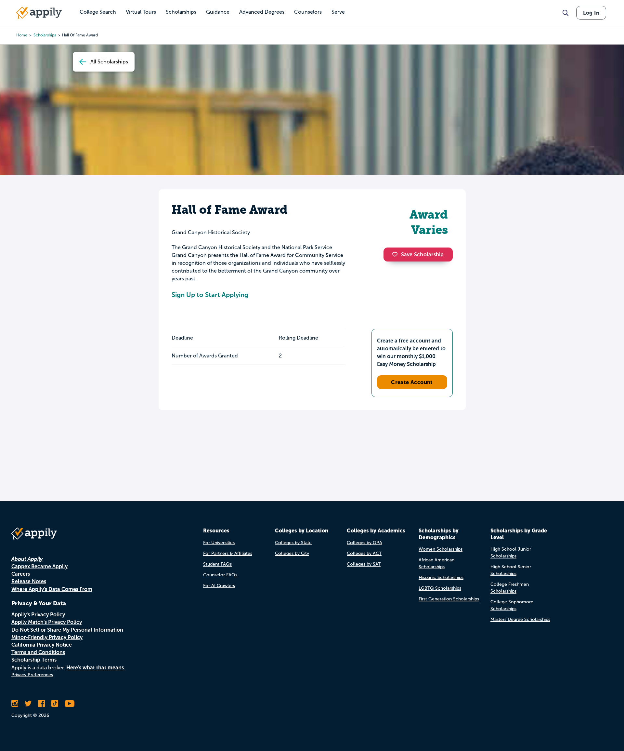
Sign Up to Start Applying (210, 294)
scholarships (44, 35)
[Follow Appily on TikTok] (54, 703)
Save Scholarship (422, 254)
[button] (396, 254)
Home (21, 35)
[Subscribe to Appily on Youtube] (69, 703)
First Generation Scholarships (449, 599)
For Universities (219, 542)
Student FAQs (217, 564)
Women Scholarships (440, 549)
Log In (591, 13)
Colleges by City (292, 553)
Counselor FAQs (220, 574)
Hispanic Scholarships (441, 577)
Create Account (412, 382)
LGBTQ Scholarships (440, 588)
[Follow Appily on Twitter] (28, 703)
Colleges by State (293, 542)
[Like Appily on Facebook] (41, 703)
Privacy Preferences (32, 674)
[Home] (39, 13)
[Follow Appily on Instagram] (14, 703)
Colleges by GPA (364, 542)
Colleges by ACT (364, 553)
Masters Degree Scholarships (520, 619)
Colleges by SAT (364, 564)
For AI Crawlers (219, 585)
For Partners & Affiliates (227, 553)
